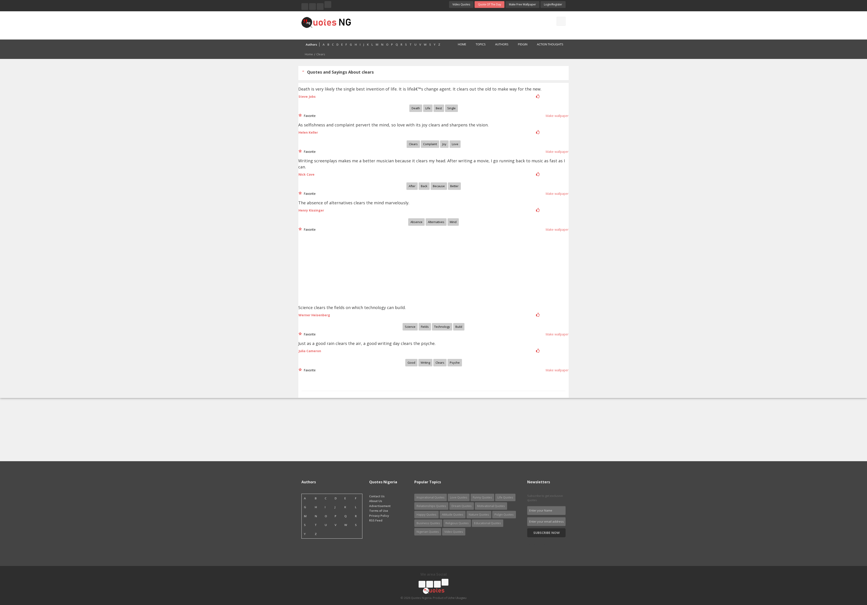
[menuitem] (459, 45)
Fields (425, 327)
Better (454, 186)
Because (439, 186)
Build (458, 327)
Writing (425, 363)
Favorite (309, 116)
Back (424, 186)
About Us (375, 501)
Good (411, 363)
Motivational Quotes (491, 506)
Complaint (430, 144)
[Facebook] (304, 6)
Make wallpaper (557, 116)
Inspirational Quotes (431, 497)
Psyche (455, 363)
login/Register (553, 4)
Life (427, 108)
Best (439, 108)
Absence (416, 222)
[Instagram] (320, 6)
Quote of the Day (489, 4)
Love (455, 144)
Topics (481, 44)
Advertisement (380, 506)
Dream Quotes (462, 506)
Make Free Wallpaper (522, 4)
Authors (501, 44)
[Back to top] (852, 576)
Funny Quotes (482, 497)
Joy (444, 144)
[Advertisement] (451, 25)
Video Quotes (461, 4)
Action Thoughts (550, 44)
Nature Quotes (479, 514)
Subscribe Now (546, 533)
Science (410, 327)
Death (416, 108)
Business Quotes (428, 523)
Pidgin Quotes (504, 514)
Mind (453, 222)
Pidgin (522, 44)
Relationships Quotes (431, 506)
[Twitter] (312, 6)
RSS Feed (375, 520)
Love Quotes (458, 497)
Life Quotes (505, 497)
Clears (413, 144)
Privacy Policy (379, 516)
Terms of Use (378, 511)
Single (451, 108)
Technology (442, 327)
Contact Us (377, 496)
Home (462, 44)
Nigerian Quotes (428, 532)
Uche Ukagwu (457, 598)
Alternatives (436, 222)
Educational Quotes (487, 523)
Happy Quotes (426, 514)
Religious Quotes (457, 523)
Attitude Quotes (452, 514)
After (412, 186)
